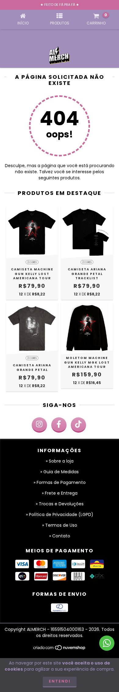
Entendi (59, 681)
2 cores (32, 262)
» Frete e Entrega (60, 493)
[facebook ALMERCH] (59, 425)
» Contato (59, 536)
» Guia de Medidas (59, 472)
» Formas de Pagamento (60, 482)
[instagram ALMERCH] (39, 425)
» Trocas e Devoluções (60, 504)
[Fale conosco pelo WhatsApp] (106, 643)
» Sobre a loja (60, 461)
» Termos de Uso (59, 525)
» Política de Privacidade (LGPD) (59, 514)
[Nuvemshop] (59, 649)
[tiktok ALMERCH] (78, 425)
